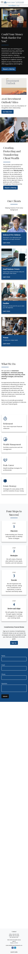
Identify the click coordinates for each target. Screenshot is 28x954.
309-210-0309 (16, 935)
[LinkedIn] (15, 948)
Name (3, 656)
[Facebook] (13, 948)
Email (3, 665)
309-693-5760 (15, 934)
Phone (3, 674)
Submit (5, 696)
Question (4, 683)
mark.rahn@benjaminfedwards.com (14, 945)
